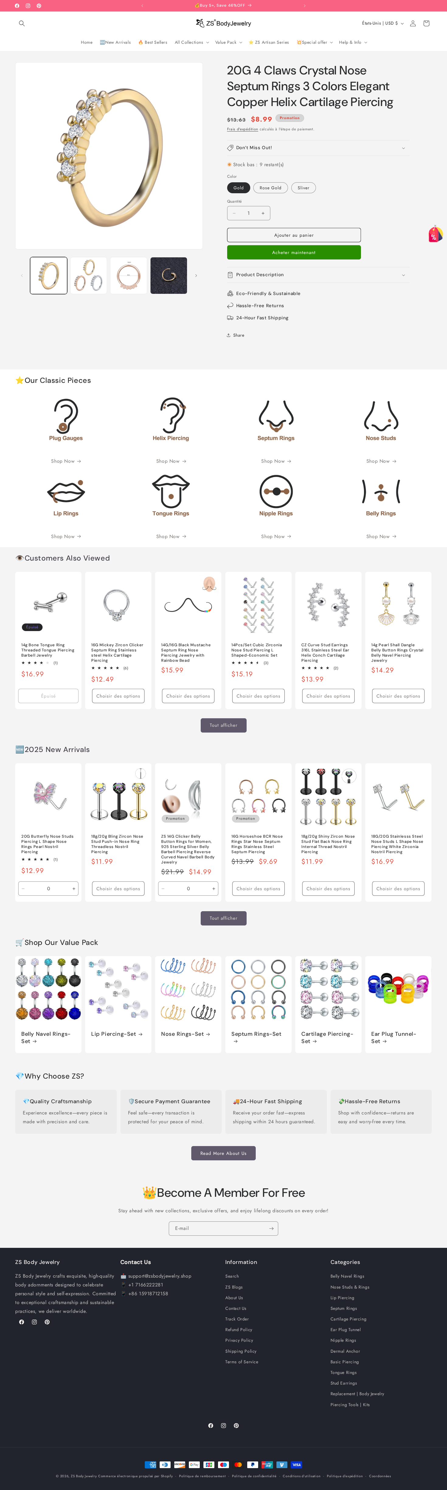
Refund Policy (238, 1330)
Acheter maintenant (294, 252)
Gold (239, 188)
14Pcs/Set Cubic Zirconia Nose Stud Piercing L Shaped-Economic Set (256, 650)
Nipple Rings (343, 1340)
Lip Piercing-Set (113, 1034)
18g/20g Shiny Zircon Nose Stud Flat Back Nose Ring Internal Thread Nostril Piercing (328, 844)
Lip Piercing (343, 1298)
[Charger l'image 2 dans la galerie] (88, 275)
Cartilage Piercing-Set (327, 1038)
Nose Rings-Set (182, 1034)
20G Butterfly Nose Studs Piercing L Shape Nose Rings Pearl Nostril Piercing (47, 844)
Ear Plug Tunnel (346, 1330)
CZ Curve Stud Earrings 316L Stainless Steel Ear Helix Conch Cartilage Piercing (325, 653)
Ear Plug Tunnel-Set (394, 1038)
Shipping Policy (241, 1351)
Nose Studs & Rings (350, 1287)
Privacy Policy (239, 1340)
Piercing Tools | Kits (350, 1404)
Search (232, 1276)
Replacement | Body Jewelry (358, 1394)
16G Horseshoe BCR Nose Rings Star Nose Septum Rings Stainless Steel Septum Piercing (257, 844)
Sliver (304, 188)
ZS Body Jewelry (84, 1476)
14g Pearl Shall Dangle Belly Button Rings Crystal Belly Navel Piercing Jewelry (397, 653)
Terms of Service (241, 1362)
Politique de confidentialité (254, 1475)
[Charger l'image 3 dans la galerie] (128, 275)
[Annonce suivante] (304, 6)
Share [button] (238, 335)
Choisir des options (118, 696)
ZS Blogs (234, 1287)
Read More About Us (223, 1153)
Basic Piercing (345, 1362)
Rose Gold (271, 188)
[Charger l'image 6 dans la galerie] (168, 275)
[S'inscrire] (271, 1228)
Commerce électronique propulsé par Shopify (135, 1476)
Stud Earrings (344, 1383)
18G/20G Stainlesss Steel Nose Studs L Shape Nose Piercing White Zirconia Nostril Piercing (397, 844)
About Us (234, 1298)
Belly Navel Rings (348, 1276)
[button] (22, 23)
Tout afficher (223, 725)
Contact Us (236, 1308)
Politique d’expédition (345, 1475)
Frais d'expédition (242, 129)
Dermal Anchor (345, 1351)
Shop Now (62, 461)
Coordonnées (380, 1475)
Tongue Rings (344, 1372)
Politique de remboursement (202, 1475)
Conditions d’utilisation (302, 1475)
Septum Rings (344, 1308)
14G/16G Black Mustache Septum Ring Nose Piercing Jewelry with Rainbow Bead (186, 653)
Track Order (237, 1319)
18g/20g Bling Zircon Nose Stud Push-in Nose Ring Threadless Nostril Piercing (117, 844)
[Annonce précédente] (142, 6)
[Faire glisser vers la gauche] (22, 275)
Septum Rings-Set (256, 1034)
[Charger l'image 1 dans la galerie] (48, 275)
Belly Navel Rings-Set (46, 1038)
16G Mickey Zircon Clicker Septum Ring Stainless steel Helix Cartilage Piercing (117, 653)
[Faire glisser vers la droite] (196, 275)
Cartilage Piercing (349, 1319)
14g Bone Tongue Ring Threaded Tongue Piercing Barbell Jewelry (47, 650)
